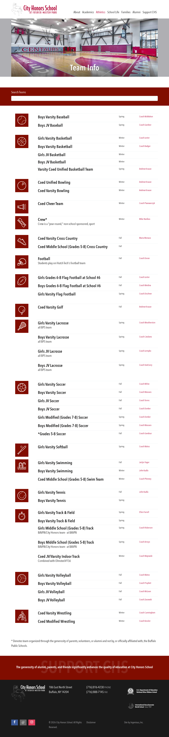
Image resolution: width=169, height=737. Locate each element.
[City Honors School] (34, 9)
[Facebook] (14, 722)
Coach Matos (144, 446)
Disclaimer (91, 722)
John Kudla (143, 470)
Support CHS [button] (150, 12)
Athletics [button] (100, 12)
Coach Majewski (145, 556)
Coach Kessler (145, 621)
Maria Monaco (145, 238)
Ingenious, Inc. (137, 722)
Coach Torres (144, 400)
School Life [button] (113, 12)
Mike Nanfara (144, 219)
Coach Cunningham (147, 613)
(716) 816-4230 (95, 687)
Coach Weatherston (147, 322)
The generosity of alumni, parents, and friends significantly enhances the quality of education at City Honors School (84, 667)
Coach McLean (145, 591)
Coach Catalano (145, 337)
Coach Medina (145, 285)
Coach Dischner (145, 294)
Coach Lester (144, 138)
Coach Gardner (145, 125)
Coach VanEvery (145, 365)
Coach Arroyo (144, 542)
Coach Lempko (145, 351)
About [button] (77, 12)
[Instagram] (31, 722)
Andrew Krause (145, 169)
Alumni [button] (136, 12)
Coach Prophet (145, 583)
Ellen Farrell (144, 512)
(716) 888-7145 (95, 692)
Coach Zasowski (145, 599)
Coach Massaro (145, 392)
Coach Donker (145, 408)
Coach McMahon (146, 116)
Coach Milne (144, 384)
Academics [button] (88, 12)
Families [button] (125, 12)
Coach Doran (144, 258)
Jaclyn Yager (144, 462)
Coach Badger (145, 146)
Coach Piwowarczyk (147, 203)
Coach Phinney (145, 479)
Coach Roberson (145, 528)
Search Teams (18, 92)
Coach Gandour (145, 433)
